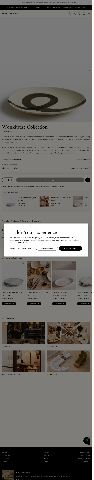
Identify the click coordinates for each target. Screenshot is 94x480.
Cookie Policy (22, 242)
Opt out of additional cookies (20, 248)
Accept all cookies (70, 248)
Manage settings (47, 248)
